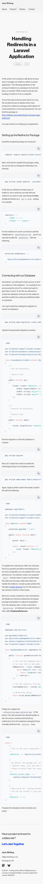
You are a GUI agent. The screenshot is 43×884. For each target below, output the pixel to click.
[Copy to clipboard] (38, 148)
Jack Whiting (7, 3)
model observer (16, 587)
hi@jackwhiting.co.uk (10, 857)
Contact (31, 9)
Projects (13, 9)
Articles (22, 9)
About (4, 9)
